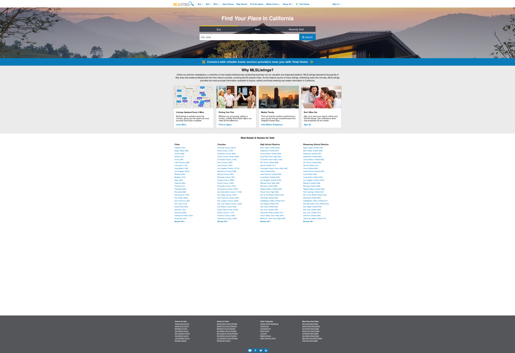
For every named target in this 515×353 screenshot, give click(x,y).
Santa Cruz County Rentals (227, 326)
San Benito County (182, 336)
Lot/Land (263, 333)
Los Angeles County (182, 338)
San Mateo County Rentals (226, 331)
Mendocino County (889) (226, 171)
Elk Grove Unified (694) (312, 162)
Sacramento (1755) (181, 195)
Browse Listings (180, 340)
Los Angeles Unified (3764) (270, 180)
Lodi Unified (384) (310, 174)
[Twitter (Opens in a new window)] (261, 352)
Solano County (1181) (225, 212)
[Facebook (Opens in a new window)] (255, 352)
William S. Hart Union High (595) (272, 218)
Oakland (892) (179, 183)
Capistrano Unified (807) (269, 150)
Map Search (242, 4)
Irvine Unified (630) (267, 171)
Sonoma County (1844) (226, 215)
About (287, 4)
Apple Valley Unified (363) (313, 147)
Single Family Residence (269, 324)
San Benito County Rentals (227, 336)
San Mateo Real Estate (310, 336)
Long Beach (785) (181, 168)
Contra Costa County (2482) (228, 156)
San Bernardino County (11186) (229, 192)
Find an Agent (225, 124)
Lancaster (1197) (180, 165)
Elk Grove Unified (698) (269, 162)
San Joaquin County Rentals (227, 333)
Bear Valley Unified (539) (269, 147)
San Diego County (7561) (227, 195)
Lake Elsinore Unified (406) (270, 174)
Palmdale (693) (180, 189)
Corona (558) (179, 153)
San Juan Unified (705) (269, 209)
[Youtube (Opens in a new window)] (250, 352)
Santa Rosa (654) (181, 206)
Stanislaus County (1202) (227, 218)
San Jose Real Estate (310, 324)
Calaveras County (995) (226, 153)
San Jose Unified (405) (269, 206)
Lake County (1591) (225, 165)
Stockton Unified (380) (312, 215)
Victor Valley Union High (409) (272, 215)
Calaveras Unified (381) (312, 153)
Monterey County (181, 328)
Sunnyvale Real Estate (310, 328)
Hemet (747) (179, 156)
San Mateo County (181, 331)
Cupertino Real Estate (310, 333)
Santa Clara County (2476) (227, 209)
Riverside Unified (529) (269, 197)
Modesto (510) (180, 177)
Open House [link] (228, 4)
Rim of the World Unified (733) (272, 195)
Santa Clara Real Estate (311, 326)
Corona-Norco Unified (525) (270, 153)
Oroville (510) (179, 186)
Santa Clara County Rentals (227, 324)
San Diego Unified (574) (269, 203)
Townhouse (264, 326)
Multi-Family (264, 331)
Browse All (179, 221)
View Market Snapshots (272, 124)
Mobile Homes (265, 336)
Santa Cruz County (182, 326)
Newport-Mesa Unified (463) (271, 189)
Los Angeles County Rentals (227, 338)
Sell (207, 4)
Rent (216, 4)
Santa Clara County (182, 324)
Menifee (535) (179, 174)
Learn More (181, 124)
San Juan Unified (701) (312, 212)
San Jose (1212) (180, 203)
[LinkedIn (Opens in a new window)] (266, 352)
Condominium (265, 328)
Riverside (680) (180, 192)
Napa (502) (178, 180)
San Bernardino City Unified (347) (316, 203)
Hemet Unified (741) (268, 165)
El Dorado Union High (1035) (271, 159)
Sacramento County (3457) (227, 189)
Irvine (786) (178, 159)
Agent (256, 4)
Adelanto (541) (180, 147)
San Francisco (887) (182, 200)
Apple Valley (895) (181, 150)
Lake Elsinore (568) (182, 162)
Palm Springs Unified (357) (313, 192)
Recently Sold (296, 29)
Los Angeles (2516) (182, 171)
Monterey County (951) (226, 177)
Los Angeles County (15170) (228, 168)
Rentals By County (223, 340)
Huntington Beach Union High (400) (274, 168)
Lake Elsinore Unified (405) (313, 171)
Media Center (272, 4)
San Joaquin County (182, 333)
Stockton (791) (180, 209)
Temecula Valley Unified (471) (271, 212)
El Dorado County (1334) (226, 159)
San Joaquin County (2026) (227, 200)
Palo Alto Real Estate (310, 340)
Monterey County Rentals (226, 328)
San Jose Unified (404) (312, 209)
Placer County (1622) (225, 183)
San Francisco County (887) (228, 197)
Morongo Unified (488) (268, 186)
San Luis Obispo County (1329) (229, 203)
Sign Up (307, 124)
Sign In (335, 4)
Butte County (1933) (225, 150)
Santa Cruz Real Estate (310, 331)
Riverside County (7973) (226, 186)
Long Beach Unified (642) (270, 177)
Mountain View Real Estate (312, 338)
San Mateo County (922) (226, 206)
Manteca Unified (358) (311, 183)
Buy (199, 4)
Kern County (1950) (224, 162)
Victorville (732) (180, 218)
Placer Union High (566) (269, 192)
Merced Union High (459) (269, 183)
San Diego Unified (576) (312, 206)
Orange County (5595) (225, 180)
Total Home (304, 4)
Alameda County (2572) (226, 147)
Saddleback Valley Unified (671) (272, 200)
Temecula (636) (180, 212)
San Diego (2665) (181, 197)
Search (308, 37)
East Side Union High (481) (270, 156)
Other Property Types (268, 338)
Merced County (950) (225, 174)
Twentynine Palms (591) (183, 215)
